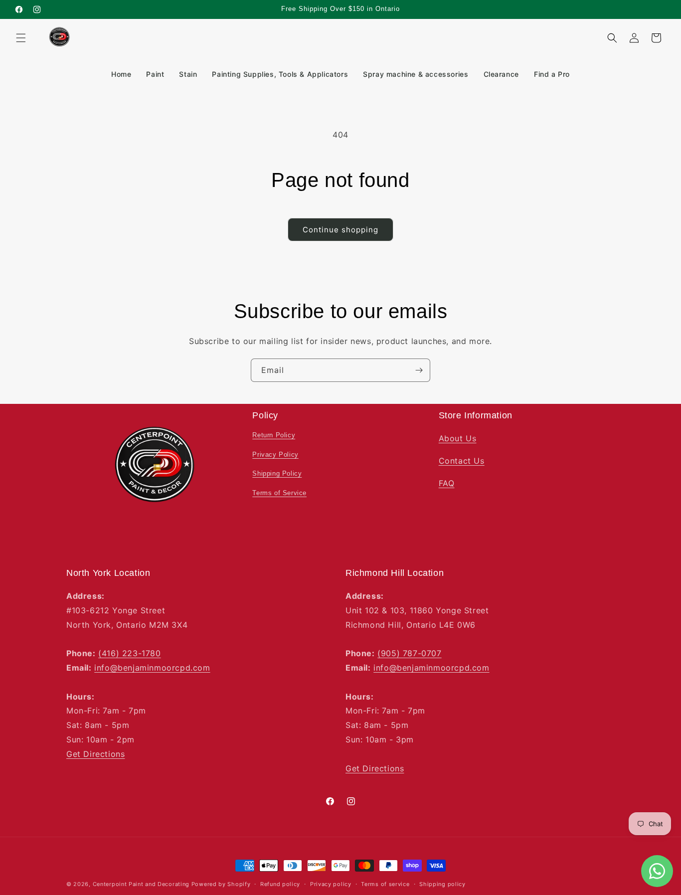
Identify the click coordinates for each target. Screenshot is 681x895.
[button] (21, 38)
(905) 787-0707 (409, 653)
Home (121, 74)
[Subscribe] (419, 370)
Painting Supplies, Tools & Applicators (280, 74)
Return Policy (273, 435)
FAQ (447, 483)
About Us (458, 438)
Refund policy (280, 883)
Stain (188, 74)
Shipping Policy (277, 474)
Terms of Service (279, 493)
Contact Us (462, 461)
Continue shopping (340, 229)
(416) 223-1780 (129, 653)
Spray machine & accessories (415, 74)
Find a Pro (552, 74)
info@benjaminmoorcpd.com (152, 668)
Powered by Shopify (221, 884)
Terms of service (385, 883)
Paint (155, 74)
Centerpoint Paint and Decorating (141, 884)
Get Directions (95, 754)
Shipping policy (442, 883)
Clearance (501, 74)
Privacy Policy (275, 454)
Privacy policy (330, 883)
